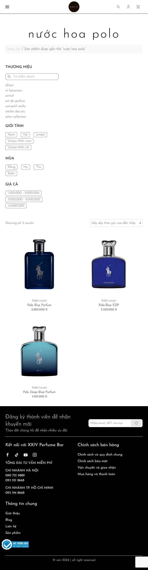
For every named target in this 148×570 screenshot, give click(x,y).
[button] (7, 6)
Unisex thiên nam (19, 141)
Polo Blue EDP (109, 305)
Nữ (25, 134)
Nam (11, 134)
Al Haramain (13, 90)
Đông (11, 167)
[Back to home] (74, 6)
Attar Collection (15, 116)
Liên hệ (10, 526)
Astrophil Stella (15, 106)
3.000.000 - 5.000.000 (24, 199)
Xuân (11, 173)
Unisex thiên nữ (18, 147)
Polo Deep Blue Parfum (39, 392)
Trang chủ (13, 49)
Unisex (40, 134)
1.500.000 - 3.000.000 (23, 193)
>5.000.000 (16, 205)
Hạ (25, 167)
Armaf (9, 95)
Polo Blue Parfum (39, 305)
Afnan (9, 85)
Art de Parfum (15, 101)
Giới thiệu (12, 513)
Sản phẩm (13, 533)
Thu (38, 167)
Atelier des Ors (15, 111)
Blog (8, 520)
